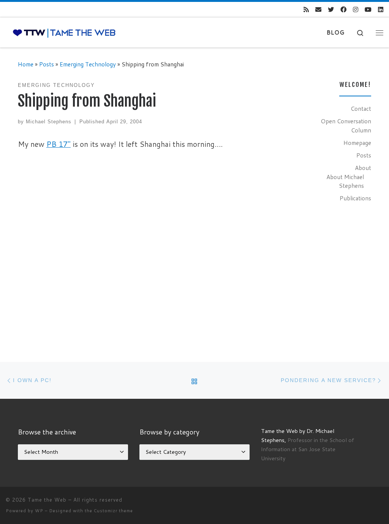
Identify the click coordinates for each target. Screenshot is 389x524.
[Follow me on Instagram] (355, 9)
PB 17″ (58, 144)
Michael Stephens (48, 121)
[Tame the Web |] (64, 32)
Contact (361, 108)
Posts (46, 64)
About (363, 168)
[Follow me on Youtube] (368, 9)
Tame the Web (47, 499)
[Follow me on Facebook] (343, 9)
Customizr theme (113, 511)
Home (25, 64)
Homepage (357, 142)
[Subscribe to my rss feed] (306, 9)
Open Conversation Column (346, 125)
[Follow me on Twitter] (331, 9)
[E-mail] (318, 9)
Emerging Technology (88, 64)
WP (39, 511)
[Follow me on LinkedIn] (380, 9)
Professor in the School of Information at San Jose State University (307, 449)
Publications (355, 198)
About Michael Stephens (345, 181)
